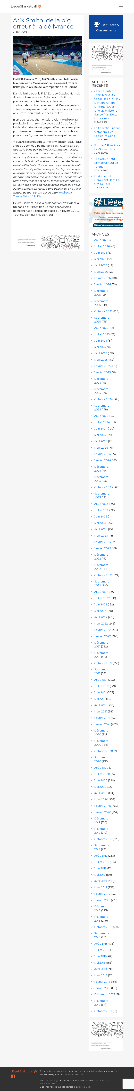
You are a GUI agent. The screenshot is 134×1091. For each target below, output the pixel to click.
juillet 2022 (102, 598)
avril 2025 (100, 353)
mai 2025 (100, 347)
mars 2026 (101, 271)
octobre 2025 (103, 311)
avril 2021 (100, 705)
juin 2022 (100, 604)
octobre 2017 (103, 1011)
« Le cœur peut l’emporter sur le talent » (106, 162)
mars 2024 (101, 447)
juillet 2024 (102, 422)
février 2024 (102, 454)
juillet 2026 (102, 246)
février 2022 (102, 630)
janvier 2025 (102, 372)
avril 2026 (100, 265)
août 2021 (101, 679)
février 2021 (102, 717)
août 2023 (101, 503)
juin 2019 (100, 868)
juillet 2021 (101, 686)
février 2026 (102, 278)
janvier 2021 (102, 724)
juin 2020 (100, 780)
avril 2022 (100, 617)
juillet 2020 (102, 774)
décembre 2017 (104, 994)
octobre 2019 (103, 839)
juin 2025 (100, 340)
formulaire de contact (74, 1074)
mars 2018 (100, 975)
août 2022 (101, 591)
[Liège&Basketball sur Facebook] (13, 1077)
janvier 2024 (102, 460)
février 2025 (102, 366)
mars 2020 (101, 799)
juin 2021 (100, 692)
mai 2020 (100, 786)
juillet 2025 (102, 334)
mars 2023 (101, 535)
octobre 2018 (103, 927)
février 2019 (102, 893)
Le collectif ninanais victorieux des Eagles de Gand (107, 132)
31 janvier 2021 (20, 32)
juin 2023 (100, 516)
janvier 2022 (102, 636)
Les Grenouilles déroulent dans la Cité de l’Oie (106, 180)
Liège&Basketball (24, 6)
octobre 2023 (103, 487)
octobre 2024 (103, 399)
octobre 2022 (103, 575)
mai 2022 (100, 610)
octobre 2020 (103, 751)
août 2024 (101, 415)
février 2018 (102, 981)
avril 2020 (101, 793)
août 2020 (101, 767)
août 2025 (101, 328)
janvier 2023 (102, 548)
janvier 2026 (102, 284)
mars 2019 (100, 887)
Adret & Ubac (84, 1087)
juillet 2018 (101, 950)
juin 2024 (100, 428)
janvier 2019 (102, 900)
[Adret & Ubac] (60, 242)
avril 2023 (100, 529)
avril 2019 (100, 881)
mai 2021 (99, 698)
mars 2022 (101, 623)
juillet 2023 (102, 510)
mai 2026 (100, 259)
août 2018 (101, 943)
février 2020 (102, 805)
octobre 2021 (103, 663)
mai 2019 (99, 874)
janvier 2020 (102, 812)
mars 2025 (101, 359)
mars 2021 (100, 711)
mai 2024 (100, 435)
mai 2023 (100, 522)
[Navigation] (121, 6)
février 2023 (102, 542)
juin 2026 (100, 252)
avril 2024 (100, 441)
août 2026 (101, 240)
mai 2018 (100, 962)
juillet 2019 (101, 862)
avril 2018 (100, 969)
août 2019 (101, 855)
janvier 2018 (102, 988)
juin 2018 (100, 956)
